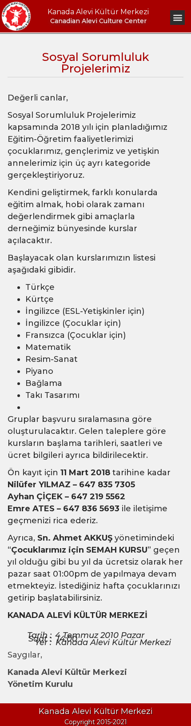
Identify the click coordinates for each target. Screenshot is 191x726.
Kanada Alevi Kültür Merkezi (98, 12)
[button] (177, 17)
